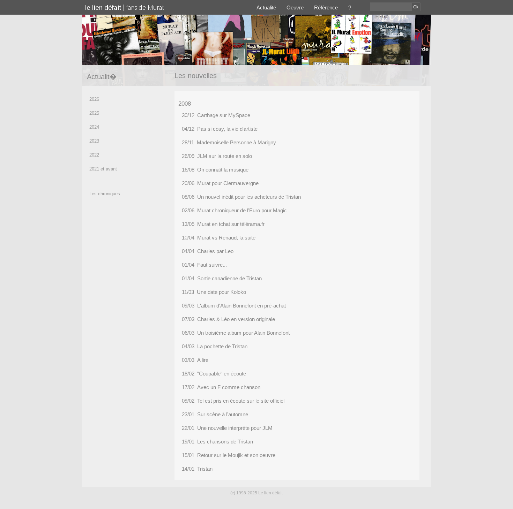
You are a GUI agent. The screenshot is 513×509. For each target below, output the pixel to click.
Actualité (266, 7)
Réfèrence (326, 7)
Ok (415, 7)
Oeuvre (295, 7)
